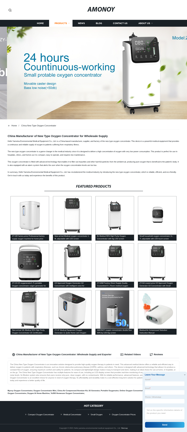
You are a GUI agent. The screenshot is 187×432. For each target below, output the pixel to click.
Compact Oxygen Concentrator (41, 414)
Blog (99, 23)
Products (61, 23)
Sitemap (124, 428)
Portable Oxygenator (110, 391)
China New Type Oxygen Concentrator (38, 126)
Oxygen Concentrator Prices (124, 414)
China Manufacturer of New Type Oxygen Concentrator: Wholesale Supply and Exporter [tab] (63, 354)
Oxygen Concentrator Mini (44, 391)
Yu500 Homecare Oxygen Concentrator (67, 393)
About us (144, 23)
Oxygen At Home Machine (38, 393)
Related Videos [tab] (132, 354)
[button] (10, 10)
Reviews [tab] (158, 354)
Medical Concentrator (72, 414)
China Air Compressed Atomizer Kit (72, 391)
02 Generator (94, 391)
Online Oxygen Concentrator (132, 391)
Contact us (120, 23)
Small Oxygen (96, 414)
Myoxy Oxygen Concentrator (20, 391)
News (81, 23)
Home (40, 23)
